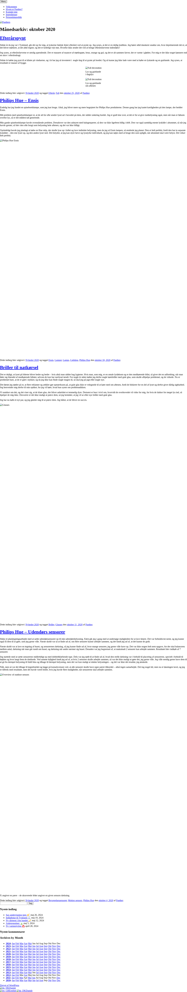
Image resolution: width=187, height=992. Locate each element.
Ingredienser (11, 14)
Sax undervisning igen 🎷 (18, 915)
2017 (8, 962)
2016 (8, 964)
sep (45, 946)
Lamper (58, 360)
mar (21, 943)
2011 (8, 977)
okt (49, 946)
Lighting (74, 360)
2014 (8, 970)
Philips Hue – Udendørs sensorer (32, 631)
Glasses (58, 624)
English (13, 990)
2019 (8, 956)
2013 (8, 972)
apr (25, 943)
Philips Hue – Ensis (19, 100)
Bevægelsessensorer (58, 900)
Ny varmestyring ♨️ (15, 926)
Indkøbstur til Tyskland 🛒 (18, 917)
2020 (8, 954)
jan (13, 943)
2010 (8, 980)
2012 (8, 975)
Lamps (66, 360)
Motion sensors (75, 900)
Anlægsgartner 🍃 (14, 923)
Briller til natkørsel (19, 367)
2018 (8, 959)
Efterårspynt (13, 38)
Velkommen (11, 6)
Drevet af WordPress (9, 985)
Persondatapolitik (14, 17)
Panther (86, 93)
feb (17, 943)
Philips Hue (84, 360)
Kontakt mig (11, 12)
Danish (12, 988)
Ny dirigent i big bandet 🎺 (18, 920)
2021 (8, 951)
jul (37, 946)
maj (30, 943)
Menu (3, 1)
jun (34, 946)
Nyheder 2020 (32, 93)
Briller (51, 624)
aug (41, 946)
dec (58, 946)
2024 (8, 943)
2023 (8, 946)
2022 (8, 948)
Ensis (51, 360)
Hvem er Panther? (14, 9)
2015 (8, 967)
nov (54, 946)
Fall (57, 93)
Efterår (52, 93)
